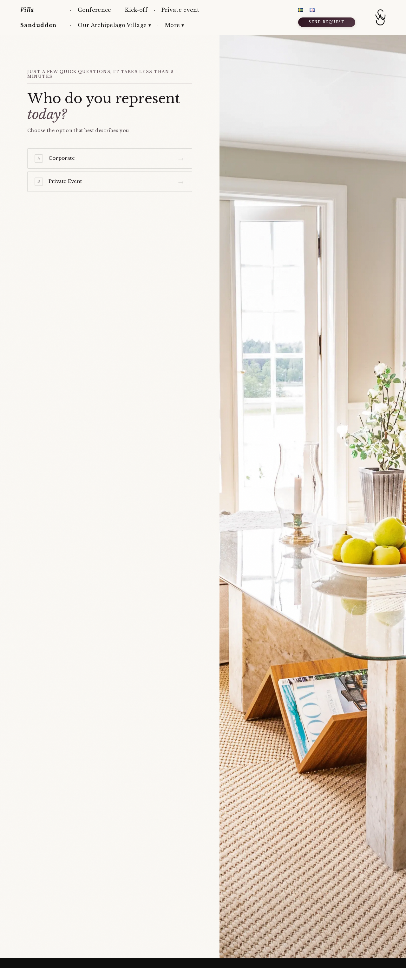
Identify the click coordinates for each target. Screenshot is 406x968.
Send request (326, 22)
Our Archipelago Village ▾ (114, 25)
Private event (180, 10)
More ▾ (174, 25)
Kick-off (136, 10)
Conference (94, 10)
